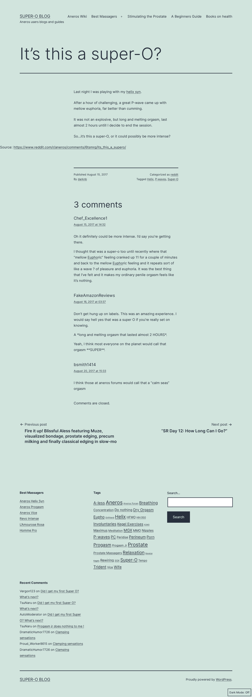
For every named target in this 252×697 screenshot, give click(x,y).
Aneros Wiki (77, 16)
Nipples (148, 530)
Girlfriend (109, 517)
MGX (128, 530)
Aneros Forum (130, 503)
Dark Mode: (236, 692)
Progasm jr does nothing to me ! (60, 626)
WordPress (223, 679)
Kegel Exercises (130, 524)
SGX (117, 560)
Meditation (115, 530)
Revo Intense (29, 518)
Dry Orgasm (143, 510)
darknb (82, 179)
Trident (99, 566)
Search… (173, 493)
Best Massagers (104, 16)
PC (113, 537)
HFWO (131, 517)
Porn (150, 537)
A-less (99, 502)
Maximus (100, 530)
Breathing (148, 502)
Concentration (103, 510)
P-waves (160, 179)
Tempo (142, 560)
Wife (118, 567)
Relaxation (134, 552)
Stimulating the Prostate (147, 16)
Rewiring (107, 560)
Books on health (219, 16)
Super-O (173, 179)
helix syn (133, 92)
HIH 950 (141, 517)
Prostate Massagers (107, 553)
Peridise (122, 537)
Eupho (93, 257)
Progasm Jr (119, 545)
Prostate (138, 545)
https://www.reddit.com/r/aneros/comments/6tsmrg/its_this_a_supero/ (70, 147)
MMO (137, 530)
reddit (174, 174)
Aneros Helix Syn (32, 501)
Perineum (137, 537)
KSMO (146, 525)
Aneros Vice (28, 512)
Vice (110, 567)
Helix (150, 179)
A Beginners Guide (186, 16)
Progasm (102, 544)
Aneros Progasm (32, 507)
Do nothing (123, 510)
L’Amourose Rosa (32, 524)
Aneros (114, 502)
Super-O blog (35, 16)
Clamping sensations (68, 643)
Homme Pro (28, 530)
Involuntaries (104, 524)
